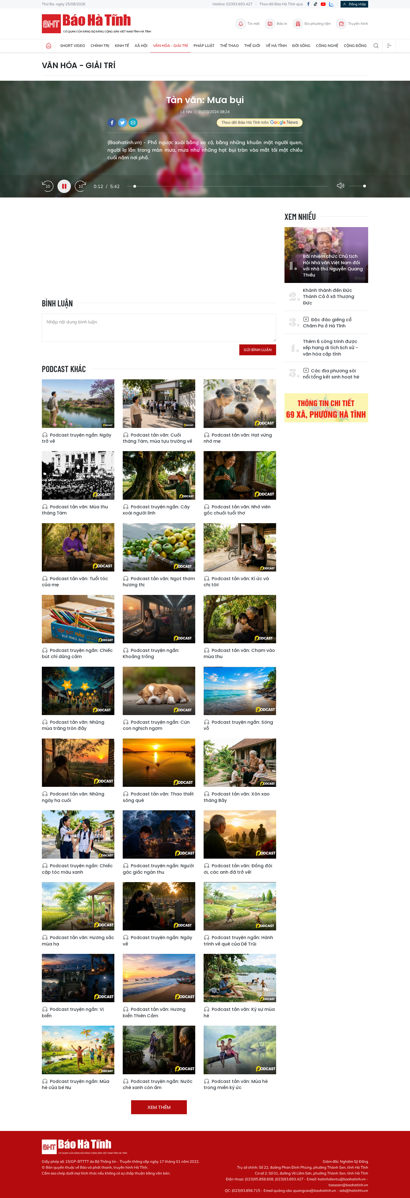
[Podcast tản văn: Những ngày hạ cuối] (78, 763)
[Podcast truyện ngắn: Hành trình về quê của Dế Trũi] (240, 906)
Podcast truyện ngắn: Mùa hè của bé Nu (75, 1084)
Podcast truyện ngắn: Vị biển (73, 1012)
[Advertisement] (159, 250)
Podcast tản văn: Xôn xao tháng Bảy (237, 797)
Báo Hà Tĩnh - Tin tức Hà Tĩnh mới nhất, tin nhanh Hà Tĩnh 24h (99, 24)
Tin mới (253, 23)
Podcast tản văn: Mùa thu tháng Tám (75, 510)
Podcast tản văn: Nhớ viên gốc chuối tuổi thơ (237, 510)
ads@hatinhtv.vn (353, 1190)
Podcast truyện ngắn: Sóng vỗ (238, 725)
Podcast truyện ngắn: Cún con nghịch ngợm (156, 725)
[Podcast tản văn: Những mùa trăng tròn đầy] (78, 691)
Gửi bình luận (258, 349)
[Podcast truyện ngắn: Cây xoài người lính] (159, 475)
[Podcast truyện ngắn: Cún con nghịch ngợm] (159, 691)
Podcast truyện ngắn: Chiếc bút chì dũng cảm (77, 653)
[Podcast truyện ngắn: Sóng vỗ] (240, 691)
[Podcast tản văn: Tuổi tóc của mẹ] (78, 547)
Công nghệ (327, 45)
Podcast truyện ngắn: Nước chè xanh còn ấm (157, 1084)
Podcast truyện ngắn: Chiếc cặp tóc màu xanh (77, 869)
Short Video (72, 45)
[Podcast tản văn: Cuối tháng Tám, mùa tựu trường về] (159, 403)
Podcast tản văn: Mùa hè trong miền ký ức (236, 1084)
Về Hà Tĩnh (276, 45)
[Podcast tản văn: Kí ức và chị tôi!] (240, 547)
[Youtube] (323, 4)
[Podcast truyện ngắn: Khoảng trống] (159, 619)
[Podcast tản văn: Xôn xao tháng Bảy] (240, 763)
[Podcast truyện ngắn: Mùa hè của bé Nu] (78, 1050)
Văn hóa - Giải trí (170, 45)
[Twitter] (122, 122)
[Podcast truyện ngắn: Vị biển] (78, 978)
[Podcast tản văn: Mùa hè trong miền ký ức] (240, 1050)
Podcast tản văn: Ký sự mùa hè (239, 1012)
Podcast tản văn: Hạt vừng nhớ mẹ (238, 438)
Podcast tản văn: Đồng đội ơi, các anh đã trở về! (238, 869)
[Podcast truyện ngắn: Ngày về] (159, 906)
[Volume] (342, 186)
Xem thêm (159, 1107)
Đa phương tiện (318, 23)
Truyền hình (358, 23)
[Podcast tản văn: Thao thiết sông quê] (159, 763)
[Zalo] (331, 4)
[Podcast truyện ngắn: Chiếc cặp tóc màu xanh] (78, 834)
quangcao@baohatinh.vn (314, 1190)
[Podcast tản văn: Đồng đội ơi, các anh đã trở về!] (240, 834)
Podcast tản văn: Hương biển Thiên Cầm (154, 1012)
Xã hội (141, 45)
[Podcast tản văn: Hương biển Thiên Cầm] (159, 978)
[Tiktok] (315, 4)
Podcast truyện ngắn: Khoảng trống (151, 653)
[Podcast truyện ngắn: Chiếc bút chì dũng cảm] (78, 619)
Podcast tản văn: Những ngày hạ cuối (73, 797)
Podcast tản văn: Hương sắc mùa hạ (78, 940)
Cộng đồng (355, 45)
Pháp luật (204, 45)
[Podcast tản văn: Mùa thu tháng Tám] (78, 475)
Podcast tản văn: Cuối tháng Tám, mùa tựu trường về (157, 438)
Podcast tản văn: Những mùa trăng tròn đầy (73, 725)
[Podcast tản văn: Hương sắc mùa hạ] (78, 906)
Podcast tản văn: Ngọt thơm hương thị (159, 581)
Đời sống (301, 45)
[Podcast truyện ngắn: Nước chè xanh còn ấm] (159, 1050)
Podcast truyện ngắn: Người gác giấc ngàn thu (158, 869)
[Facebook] (308, 4)
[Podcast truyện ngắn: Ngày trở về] (78, 403)
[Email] (133, 122)
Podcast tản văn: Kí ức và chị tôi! (236, 581)
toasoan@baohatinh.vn (348, 1185)
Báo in (282, 23)
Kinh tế (122, 45)
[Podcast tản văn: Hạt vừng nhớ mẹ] (240, 403)
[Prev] (48, 186)
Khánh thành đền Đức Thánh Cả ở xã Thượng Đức (328, 296)
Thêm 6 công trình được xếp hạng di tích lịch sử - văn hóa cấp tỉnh (330, 348)
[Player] (64, 186)
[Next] (80, 186)
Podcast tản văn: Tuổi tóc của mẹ (75, 581)
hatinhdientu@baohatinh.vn (342, 1179)
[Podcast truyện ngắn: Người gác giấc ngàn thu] (159, 834)
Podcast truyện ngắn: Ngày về (157, 940)
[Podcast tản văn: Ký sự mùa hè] (240, 978)
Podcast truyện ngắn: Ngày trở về (76, 438)
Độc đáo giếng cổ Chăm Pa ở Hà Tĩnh (327, 322)
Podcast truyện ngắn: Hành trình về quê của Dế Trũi (238, 940)
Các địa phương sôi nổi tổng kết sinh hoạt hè (331, 374)
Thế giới (252, 45)
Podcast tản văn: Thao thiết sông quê (158, 797)
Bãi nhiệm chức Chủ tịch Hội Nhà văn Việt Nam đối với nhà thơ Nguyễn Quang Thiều (333, 265)
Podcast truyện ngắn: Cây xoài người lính (156, 510)
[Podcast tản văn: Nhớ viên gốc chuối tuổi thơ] (240, 475)
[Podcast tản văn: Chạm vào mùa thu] (240, 619)
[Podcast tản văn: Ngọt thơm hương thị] (159, 547)
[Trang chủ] (48, 45)
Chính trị (100, 45)
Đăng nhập (357, 4)
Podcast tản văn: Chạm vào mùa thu (239, 653)
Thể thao (229, 45)
